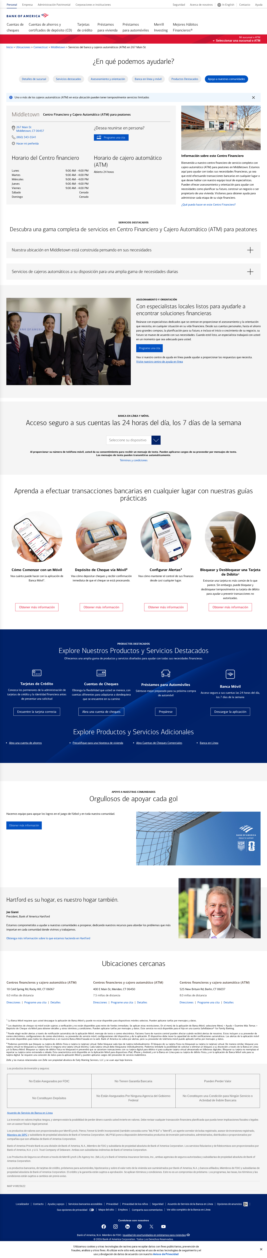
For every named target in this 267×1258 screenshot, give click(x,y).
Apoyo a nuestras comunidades (226, 79)
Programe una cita (109, 138)
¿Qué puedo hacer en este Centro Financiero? (208, 204)
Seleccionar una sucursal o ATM (238, 40)
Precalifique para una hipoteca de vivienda (98, 743)
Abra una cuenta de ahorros (25, 743)
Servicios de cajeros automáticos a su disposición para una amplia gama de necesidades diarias (133, 272)
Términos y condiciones (133, 460)
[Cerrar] (261, 1249)
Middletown (58, 47)
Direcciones (13, 1002)
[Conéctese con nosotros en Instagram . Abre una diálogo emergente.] (115, 1226)
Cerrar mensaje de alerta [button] (253, 97)
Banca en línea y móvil (148, 79)
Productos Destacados (184, 79)
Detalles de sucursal (34, 79)
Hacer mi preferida (27, 143)
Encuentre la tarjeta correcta (36, 712)
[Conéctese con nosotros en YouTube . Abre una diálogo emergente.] (163, 1226)
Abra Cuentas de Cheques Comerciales (159, 743)
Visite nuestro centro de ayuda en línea (159, 361)
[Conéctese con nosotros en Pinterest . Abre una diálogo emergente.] (139, 1226)
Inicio (9, 47)
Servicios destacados (68, 79)
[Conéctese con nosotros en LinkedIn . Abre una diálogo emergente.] (127, 1226)
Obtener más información (37, 607)
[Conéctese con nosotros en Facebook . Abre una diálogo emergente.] (104, 1226)
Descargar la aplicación (230, 712)
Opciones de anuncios (229, 1204)
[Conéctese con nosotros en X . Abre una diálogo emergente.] (151, 1226)
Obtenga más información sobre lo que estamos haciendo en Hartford (48, 938)
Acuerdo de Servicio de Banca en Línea (30, 1112)
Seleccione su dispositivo (127, 440)
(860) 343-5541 (26, 137)
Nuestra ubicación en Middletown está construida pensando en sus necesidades (133, 250)
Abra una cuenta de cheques (101, 712)
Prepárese (166, 712)
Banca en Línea (209, 743)
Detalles (55, 1002)
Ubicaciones (23, 47)
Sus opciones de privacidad (72, 1209)
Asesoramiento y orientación (108, 79)
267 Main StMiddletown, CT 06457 (30, 129)
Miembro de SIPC (17, 1134)
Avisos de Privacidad (166, 1254)
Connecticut (40, 47)
